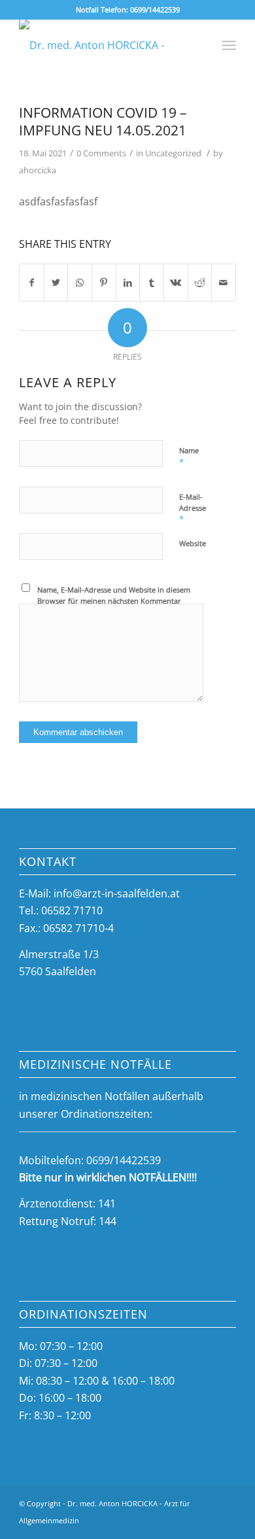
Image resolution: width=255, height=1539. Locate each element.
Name (189, 456)
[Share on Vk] (176, 282)
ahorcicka (37, 170)
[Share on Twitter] (56, 282)
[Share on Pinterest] (104, 282)
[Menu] (229, 45)
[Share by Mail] (223, 282)
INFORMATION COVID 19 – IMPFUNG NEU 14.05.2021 (103, 121)
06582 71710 (72, 910)
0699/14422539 (155, 9)
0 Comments (101, 153)
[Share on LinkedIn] (128, 282)
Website (192, 543)
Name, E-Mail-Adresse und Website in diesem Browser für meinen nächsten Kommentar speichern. (113, 600)
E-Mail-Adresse (192, 508)
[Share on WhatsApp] (80, 282)
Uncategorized (173, 153)
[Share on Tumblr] (151, 282)
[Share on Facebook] (32, 282)
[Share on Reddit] (200, 282)
